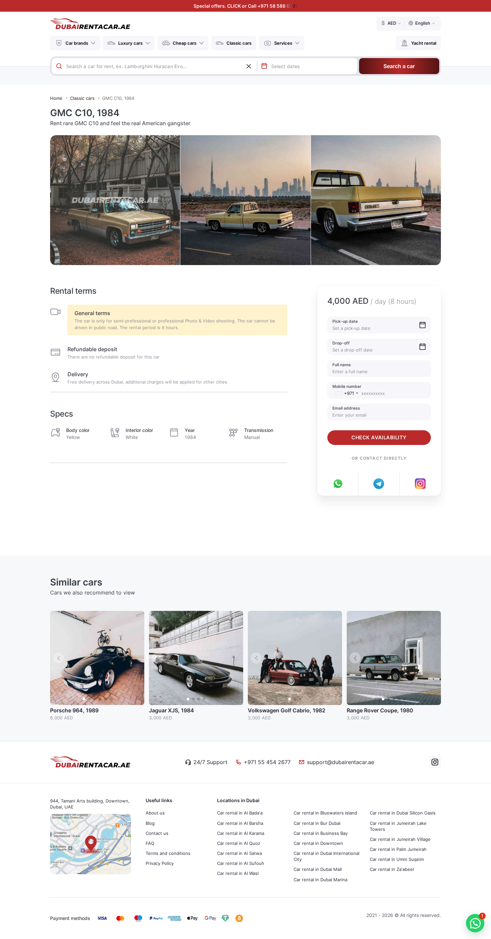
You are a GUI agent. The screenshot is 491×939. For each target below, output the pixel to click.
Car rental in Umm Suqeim (397, 859)
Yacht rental (423, 43)
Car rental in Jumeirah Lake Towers (398, 826)
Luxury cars (130, 43)
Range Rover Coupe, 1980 (380, 710)
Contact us (157, 833)
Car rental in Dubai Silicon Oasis (403, 812)
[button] (136, 658)
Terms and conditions (168, 853)
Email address (346, 408)
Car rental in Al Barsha (240, 823)
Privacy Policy (160, 863)
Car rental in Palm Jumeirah (398, 849)
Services (283, 43)
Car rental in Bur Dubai (317, 823)
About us (155, 812)
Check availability (378, 437)
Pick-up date (345, 321)
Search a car (399, 66)
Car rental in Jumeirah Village (400, 839)
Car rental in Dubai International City (326, 856)
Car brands (76, 43)
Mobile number (346, 386)
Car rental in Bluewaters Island (325, 812)
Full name (341, 364)
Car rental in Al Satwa (239, 853)
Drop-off (341, 342)
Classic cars (239, 43)
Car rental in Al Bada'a (240, 812)
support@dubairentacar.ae (340, 762)
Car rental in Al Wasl (238, 873)
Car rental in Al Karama (240, 833)
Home (56, 98)
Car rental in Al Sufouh (240, 863)
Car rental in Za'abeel (392, 869)
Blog (150, 823)
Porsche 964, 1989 (74, 710)
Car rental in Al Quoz (238, 843)
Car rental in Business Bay (321, 833)
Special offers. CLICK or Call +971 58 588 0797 (245, 6)
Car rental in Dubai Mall (318, 869)
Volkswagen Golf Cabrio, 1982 (286, 710)
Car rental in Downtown (318, 843)
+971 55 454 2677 (267, 762)
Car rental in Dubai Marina (320, 879)
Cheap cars (184, 43)
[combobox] (161, 66)
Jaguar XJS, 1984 (171, 710)
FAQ (150, 843)
